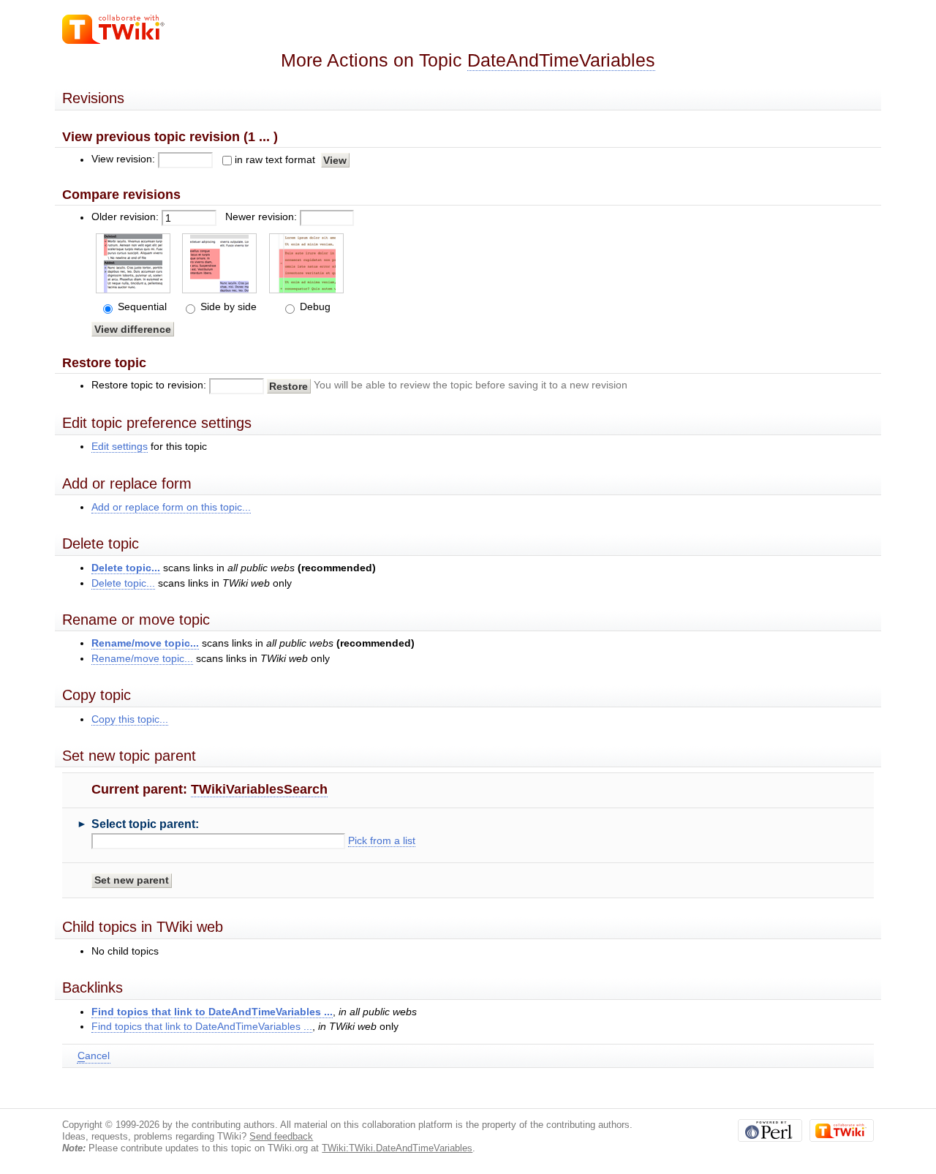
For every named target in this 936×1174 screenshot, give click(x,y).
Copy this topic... (129, 719)
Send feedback (281, 1136)
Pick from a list (381, 840)
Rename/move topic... (145, 643)
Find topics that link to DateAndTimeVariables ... (212, 1011)
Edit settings (119, 446)
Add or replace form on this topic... (171, 507)
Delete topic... (125, 567)
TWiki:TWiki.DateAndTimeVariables (397, 1148)
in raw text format (275, 159)
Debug (314, 306)
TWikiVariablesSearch (259, 789)
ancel (94, 1055)
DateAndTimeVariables (561, 60)
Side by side (227, 306)
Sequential (141, 306)
